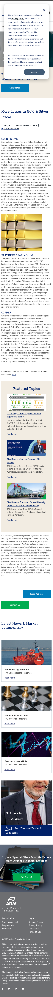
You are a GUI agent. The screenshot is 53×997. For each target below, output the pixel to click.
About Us (6, 928)
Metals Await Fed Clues (16, 715)
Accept (34, 72)
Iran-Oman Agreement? (16, 669)
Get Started (15, 87)
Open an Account (10, 922)
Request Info (8, 925)
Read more (12, 434)
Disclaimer (34, 928)
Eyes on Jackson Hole (15, 761)
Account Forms (36, 922)
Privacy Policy (35, 925)
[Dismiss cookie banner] (44, 10)
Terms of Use (35, 932)
